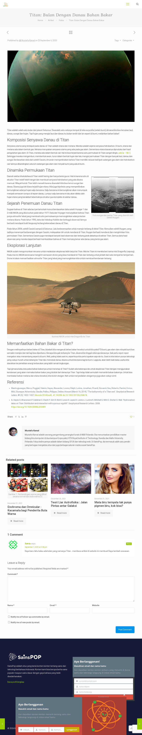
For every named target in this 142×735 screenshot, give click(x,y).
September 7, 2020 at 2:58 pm (36, 547)
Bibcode (38, 395)
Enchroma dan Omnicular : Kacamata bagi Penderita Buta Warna (27, 510)
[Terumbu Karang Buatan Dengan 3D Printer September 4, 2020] (2, 723)
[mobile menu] (127, 4)
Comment (12, 574)
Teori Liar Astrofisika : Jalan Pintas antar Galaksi (69, 504)
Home (40, 20)
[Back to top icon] (132, 728)
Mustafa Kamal (28, 40)
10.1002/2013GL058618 (76, 395)
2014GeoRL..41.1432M (52, 395)
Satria (28, 543)
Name (10, 605)
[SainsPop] (5, 4)
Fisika (61, 20)
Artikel (51, 20)
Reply (129, 544)
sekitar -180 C (124, 153)
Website (95, 605)
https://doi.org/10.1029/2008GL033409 (28, 407)
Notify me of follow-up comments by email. (30, 617)
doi (64, 395)
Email (53, 605)
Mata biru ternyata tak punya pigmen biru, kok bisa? (112, 504)
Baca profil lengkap (15, 682)
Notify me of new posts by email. (25, 622)
